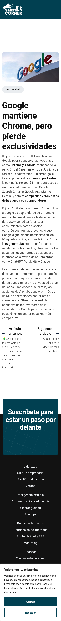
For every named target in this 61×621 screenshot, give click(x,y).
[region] (30, 592)
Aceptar (30, 601)
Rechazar (30, 612)
